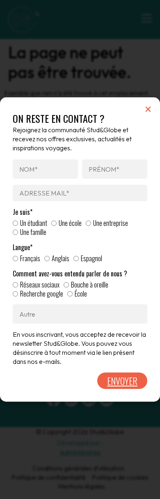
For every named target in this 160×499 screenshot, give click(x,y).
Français (30, 258)
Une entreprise (110, 223)
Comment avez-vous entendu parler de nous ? (70, 273)
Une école (70, 223)
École (81, 293)
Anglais (60, 258)
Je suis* (22, 212)
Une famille (33, 232)
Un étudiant (33, 223)
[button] (148, 109)
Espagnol (91, 258)
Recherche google (41, 293)
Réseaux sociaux (39, 284)
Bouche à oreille (89, 284)
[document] (80, 249)
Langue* (22, 247)
